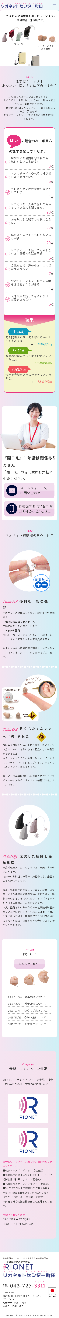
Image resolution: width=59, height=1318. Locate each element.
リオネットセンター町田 (22, 5)
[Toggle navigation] (54, 5)
